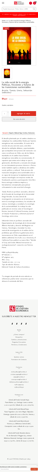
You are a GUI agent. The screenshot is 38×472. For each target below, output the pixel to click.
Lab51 (29, 459)
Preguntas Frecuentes (19, 342)
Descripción (5, 133)
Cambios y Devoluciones (29, 133)
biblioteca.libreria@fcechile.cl (19, 382)
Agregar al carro (23, 113)
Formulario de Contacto (19, 359)
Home (4, 20)
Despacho (11, 133)
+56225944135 (19, 384)
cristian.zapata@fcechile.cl (19, 374)
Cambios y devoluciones (19, 339)
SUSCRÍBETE (34, 469)
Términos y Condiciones (19, 345)
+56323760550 (19, 387)
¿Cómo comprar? (18, 334)
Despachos (19, 337)
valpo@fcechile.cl (19, 377)
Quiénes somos (19, 357)
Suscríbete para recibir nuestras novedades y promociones (13, 467)
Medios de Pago (18, 133)
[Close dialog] (37, 465)
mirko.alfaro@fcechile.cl (19, 372)
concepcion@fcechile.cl (19, 379)
